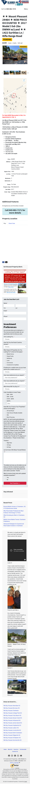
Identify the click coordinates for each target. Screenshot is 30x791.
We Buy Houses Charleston (11, 710)
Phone (6, 316)
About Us (10, 749)
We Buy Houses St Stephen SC (12, 737)
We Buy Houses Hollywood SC (12, 720)
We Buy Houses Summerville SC (13, 740)
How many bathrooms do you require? (14, 381)
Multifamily (9, 358)
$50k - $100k (10, 396)
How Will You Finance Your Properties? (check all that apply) (14, 407)
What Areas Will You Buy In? (12, 386)
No (7, 479)
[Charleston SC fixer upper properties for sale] (15, 281)
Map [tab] (5, 223)
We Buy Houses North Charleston (13, 733)
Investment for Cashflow (13, 365)
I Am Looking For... (9, 337)
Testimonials (23, 749)
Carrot (25, 781)
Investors (16, 749)
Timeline (6, 440)
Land (8, 360)
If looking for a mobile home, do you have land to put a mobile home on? (15, 368)
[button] (2, 72)
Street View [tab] (12, 223)
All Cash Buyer (10, 410)
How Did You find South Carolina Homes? (13, 343)
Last (16, 308)
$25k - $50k (10, 394)
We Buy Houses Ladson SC (11, 728)
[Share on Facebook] (3, 262)
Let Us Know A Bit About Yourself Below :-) (15, 451)
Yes (8, 477)
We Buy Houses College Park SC (13, 713)
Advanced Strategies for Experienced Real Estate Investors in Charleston (14, 524)
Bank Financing (10, 417)
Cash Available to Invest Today (12, 392)
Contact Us (15, 751)
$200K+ (9, 401)
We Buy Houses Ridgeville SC (12, 735)
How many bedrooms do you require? (14, 375)
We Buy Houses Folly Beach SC (12, 715)
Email (5, 311)
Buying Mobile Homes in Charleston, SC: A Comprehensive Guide (15, 507)
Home (5, 749)
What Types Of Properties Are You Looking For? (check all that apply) (13, 351)
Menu (26, 9)
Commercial (10, 362)
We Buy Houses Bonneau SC (12, 708)
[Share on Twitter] (6, 262)
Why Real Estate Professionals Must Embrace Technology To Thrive (13, 512)
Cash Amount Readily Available (14, 413)
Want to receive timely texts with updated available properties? (15, 474)
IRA (8, 415)
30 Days (9, 445)
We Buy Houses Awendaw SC (12, 705)
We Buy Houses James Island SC (13, 723)
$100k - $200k (10, 398)
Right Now (9, 442)
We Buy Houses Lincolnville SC (12, 730)
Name (6, 303)
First (5, 308)
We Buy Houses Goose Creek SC (13, 718)
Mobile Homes (10, 354)
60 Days (9, 447)
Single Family (10, 356)
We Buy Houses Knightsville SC (12, 725)
